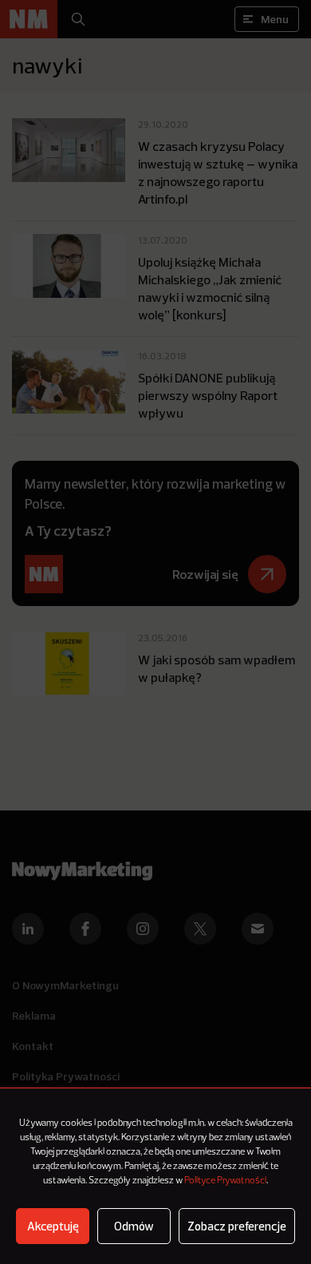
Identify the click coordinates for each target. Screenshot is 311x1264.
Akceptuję (53, 1226)
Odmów (134, 1226)
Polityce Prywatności (225, 1181)
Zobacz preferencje (236, 1226)
